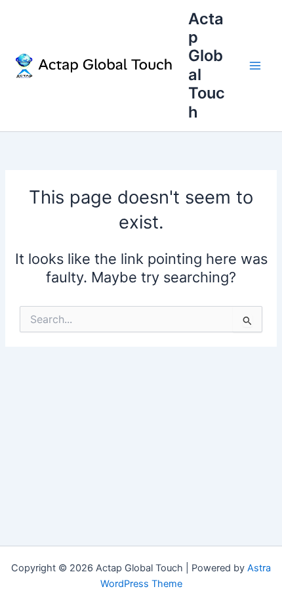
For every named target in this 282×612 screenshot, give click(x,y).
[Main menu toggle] (255, 65)
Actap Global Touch (206, 65)
